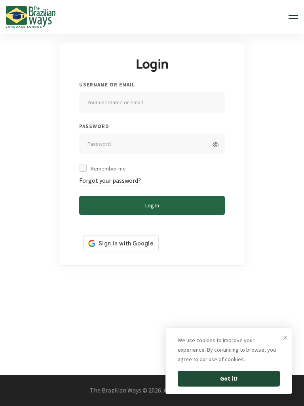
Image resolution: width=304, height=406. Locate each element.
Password (94, 126)
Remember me (107, 168)
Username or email (107, 84)
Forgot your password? (110, 180)
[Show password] (216, 144)
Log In (152, 205)
